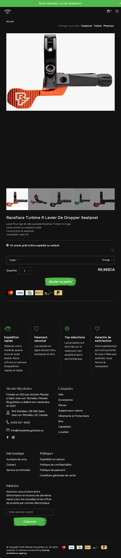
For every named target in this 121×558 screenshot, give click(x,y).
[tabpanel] (60, 72)
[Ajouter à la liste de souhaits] (112, 251)
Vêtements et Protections (73, 416)
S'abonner (29, 521)
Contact (11, 464)
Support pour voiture (70, 410)
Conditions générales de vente (58, 475)
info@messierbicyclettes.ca (27, 430)
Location (63, 432)
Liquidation (64, 426)
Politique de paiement (52, 470)
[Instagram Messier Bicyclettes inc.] (13, 437)
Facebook (86, 25)
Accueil (10, 21)
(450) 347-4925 (20, 422)
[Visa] (20, 293)
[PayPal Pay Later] (58, 293)
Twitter (98, 25)
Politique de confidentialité (55, 464)
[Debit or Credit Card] (49, 293)
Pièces (62, 405)
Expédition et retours (52, 459)
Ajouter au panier (60, 281)
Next (116, 213)
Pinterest (109, 25)
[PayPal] (39, 293)
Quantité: (11, 270)
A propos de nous (16, 459)
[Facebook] (7, 437)
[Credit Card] (29, 293)
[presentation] (17, 199)
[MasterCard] (10, 293)
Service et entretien (18, 470)
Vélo (60, 394)
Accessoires (65, 400)
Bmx (60, 421)
